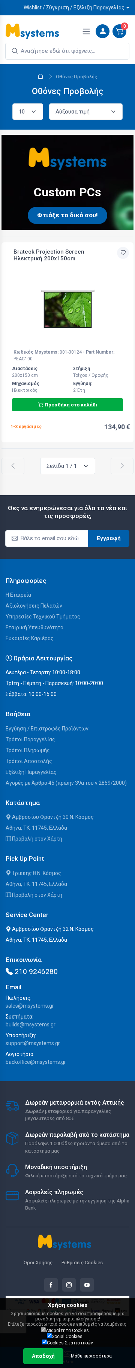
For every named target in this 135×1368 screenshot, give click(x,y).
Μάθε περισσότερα (91, 1356)
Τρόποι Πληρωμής (28, 750)
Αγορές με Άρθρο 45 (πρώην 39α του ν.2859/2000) (66, 783)
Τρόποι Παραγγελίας (30, 739)
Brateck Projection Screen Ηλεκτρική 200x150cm (49, 255)
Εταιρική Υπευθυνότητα (34, 627)
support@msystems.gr (33, 1043)
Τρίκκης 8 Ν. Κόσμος (36, 873)
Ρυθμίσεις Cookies (82, 1262)
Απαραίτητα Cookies (67, 1330)
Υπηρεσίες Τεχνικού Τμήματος (43, 617)
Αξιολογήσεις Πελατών (34, 606)
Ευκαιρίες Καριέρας (30, 638)
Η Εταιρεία (18, 595)
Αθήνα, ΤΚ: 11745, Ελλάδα (36, 828)
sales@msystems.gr (30, 1006)
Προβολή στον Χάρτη (36, 839)
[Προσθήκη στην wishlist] (123, 253)
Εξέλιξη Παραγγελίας (31, 772)
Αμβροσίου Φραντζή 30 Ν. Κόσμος (52, 817)
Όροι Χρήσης (38, 1262)
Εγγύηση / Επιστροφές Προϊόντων (47, 729)
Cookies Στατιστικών (70, 1343)
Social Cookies (67, 1336)
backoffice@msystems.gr (36, 1062)
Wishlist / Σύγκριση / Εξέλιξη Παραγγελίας (74, 7)
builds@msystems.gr (31, 1024)
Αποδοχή (43, 1356)
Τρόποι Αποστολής (29, 761)
